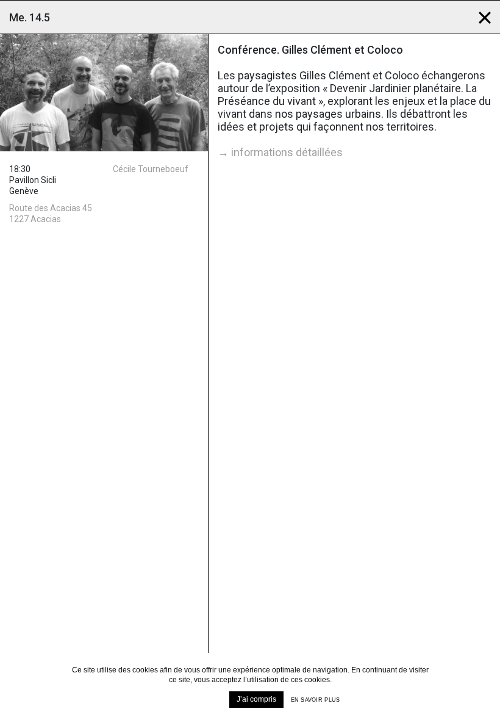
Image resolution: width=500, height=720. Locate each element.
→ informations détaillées (280, 152)
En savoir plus (315, 700)
